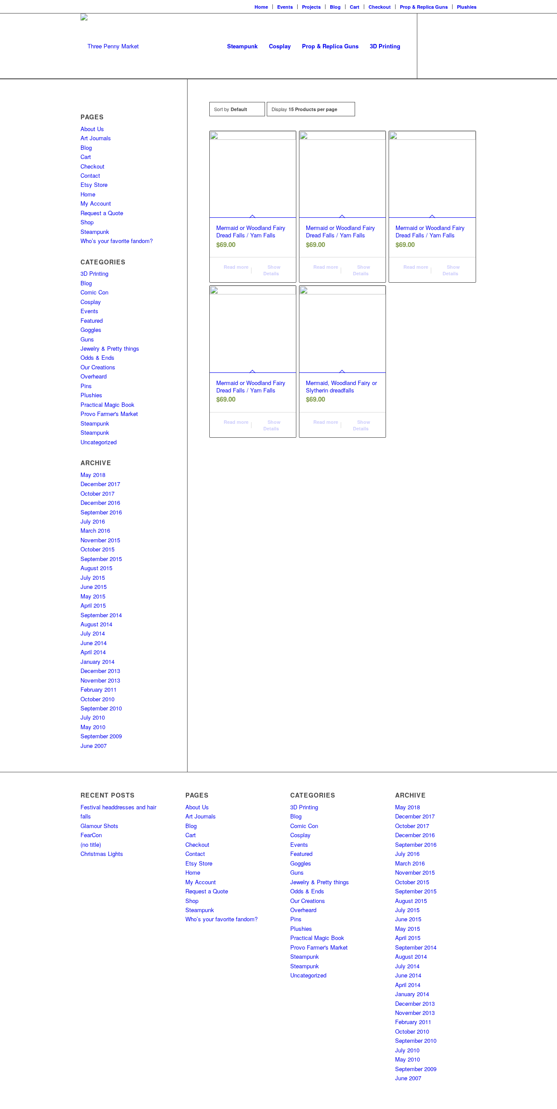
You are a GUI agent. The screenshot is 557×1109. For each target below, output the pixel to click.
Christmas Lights (102, 853)
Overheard (94, 376)
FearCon (91, 835)
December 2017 (100, 484)
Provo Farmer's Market (109, 413)
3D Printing (94, 273)
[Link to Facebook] (430, 45)
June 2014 (94, 643)
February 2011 (99, 689)
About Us (92, 129)
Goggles (91, 329)
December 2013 (100, 670)
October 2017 (97, 493)
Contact (90, 175)
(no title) (91, 844)
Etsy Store (94, 184)
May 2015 (93, 596)
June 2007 (94, 745)
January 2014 (97, 661)
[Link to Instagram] (443, 45)
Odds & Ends (97, 357)
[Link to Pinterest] (469, 45)
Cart (354, 6)
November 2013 (100, 680)
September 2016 (101, 512)
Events (285, 6)
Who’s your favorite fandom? (117, 241)
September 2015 (101, 558)
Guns (87, 339)
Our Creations (98, 367)
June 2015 (94, 586)
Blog (335, 6)
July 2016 (93, 521)
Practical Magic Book (107, 404)
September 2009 (101, 736)
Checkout (380, 6)
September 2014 (101, 615)
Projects (311, 6)
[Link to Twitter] (456, 45)
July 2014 (93, 633)
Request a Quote (102, 213)
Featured (92, 320)
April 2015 (93, 605)
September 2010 (101, 708)
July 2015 (93, 577)
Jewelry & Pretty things (110, 348)
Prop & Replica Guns (424, 6)
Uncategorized (99, 442)
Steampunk (95, 231)
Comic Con (94, 292)
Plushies (466, 6)
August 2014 (96, 624)
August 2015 (96, 568)
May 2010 (93, 727)
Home (261, 6)
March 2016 (95, 530)
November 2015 (100, 540)
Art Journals (96, 138)
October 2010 (97, 699)
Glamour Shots (99, 826)
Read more (235, 267)
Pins (86, 386)
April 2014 (93, 652)
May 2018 (93, 474)
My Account (96, 203)
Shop (87, 222)
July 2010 (93, 717)
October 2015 (97, 549)
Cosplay (91, 302)
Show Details (272, 270)
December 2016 (100, 502)
